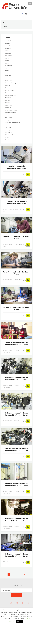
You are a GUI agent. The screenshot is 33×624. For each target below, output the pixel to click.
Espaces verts (8, 68)
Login (22, 13)
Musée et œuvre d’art (10, 95)
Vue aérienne (8, 139)
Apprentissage (9, 45)
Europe (7, 73)
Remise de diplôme (10, 115)
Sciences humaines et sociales (12, 122)
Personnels (8, 107)
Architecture (8, 48)
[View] (23, 174)
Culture (7, 60)
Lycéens (7, 92)
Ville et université (9, 134)
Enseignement (8, 65)
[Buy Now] (25, 174)
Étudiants (7, 70)
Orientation (8, 100)
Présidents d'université (11, 110)
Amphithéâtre (8, 40)
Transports (8, 127)
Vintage (7, 137)
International (8, 87)
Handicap (7, 85)
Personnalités (8, 105)
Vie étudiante (8, 132)
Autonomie (8, 53)
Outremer (7, 102)
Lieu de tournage (9, 90)
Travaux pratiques (9, 130)
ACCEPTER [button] (19, 621)
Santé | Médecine (9, 120)
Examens (7, 78)
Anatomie (7, 43)
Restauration (8, 117)
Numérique (8, 97)
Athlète (7, 50)
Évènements (8, 75)
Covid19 (7, 58)
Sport (6, 125)
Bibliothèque (8, 55)
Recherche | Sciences (10, 112)
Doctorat (7, 63)
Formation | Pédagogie (11, 83)
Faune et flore (8, 80)
